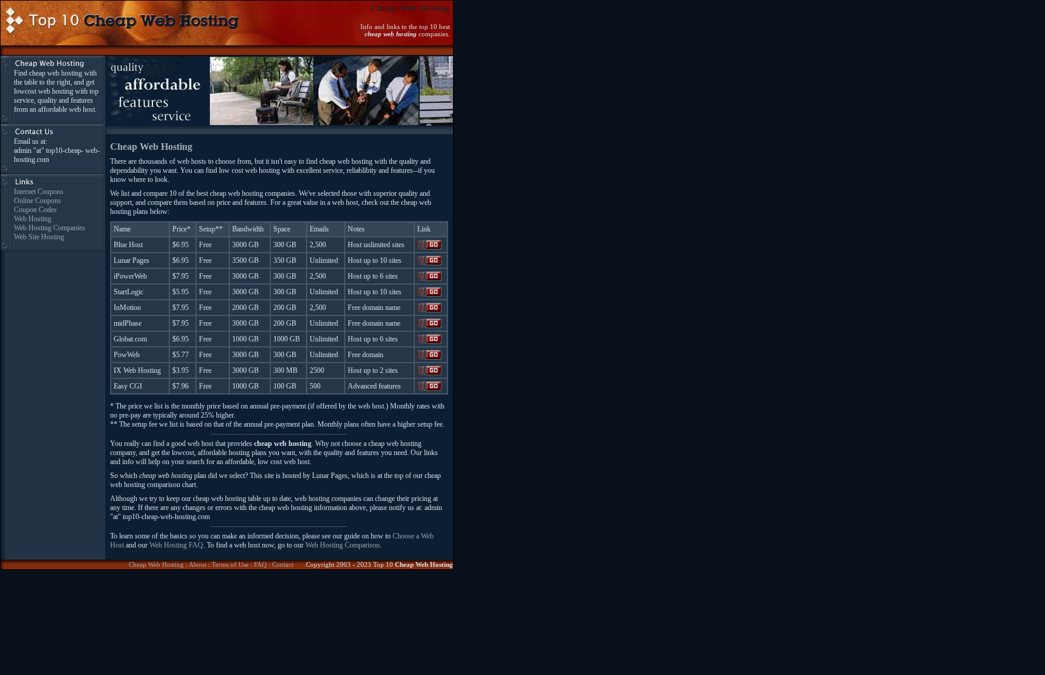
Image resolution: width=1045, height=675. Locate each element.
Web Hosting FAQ (176, 545)
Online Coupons (37, 200)
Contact (282, 564)
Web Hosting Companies (49, 228)
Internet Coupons (38, 191)
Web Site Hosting (39, 237)
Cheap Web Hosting (156, 564)
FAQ (260, 564)
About (197, 564)
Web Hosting (32, 219)
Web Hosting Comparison (342, 545)
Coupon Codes (35, 209)
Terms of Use (230, 564)
